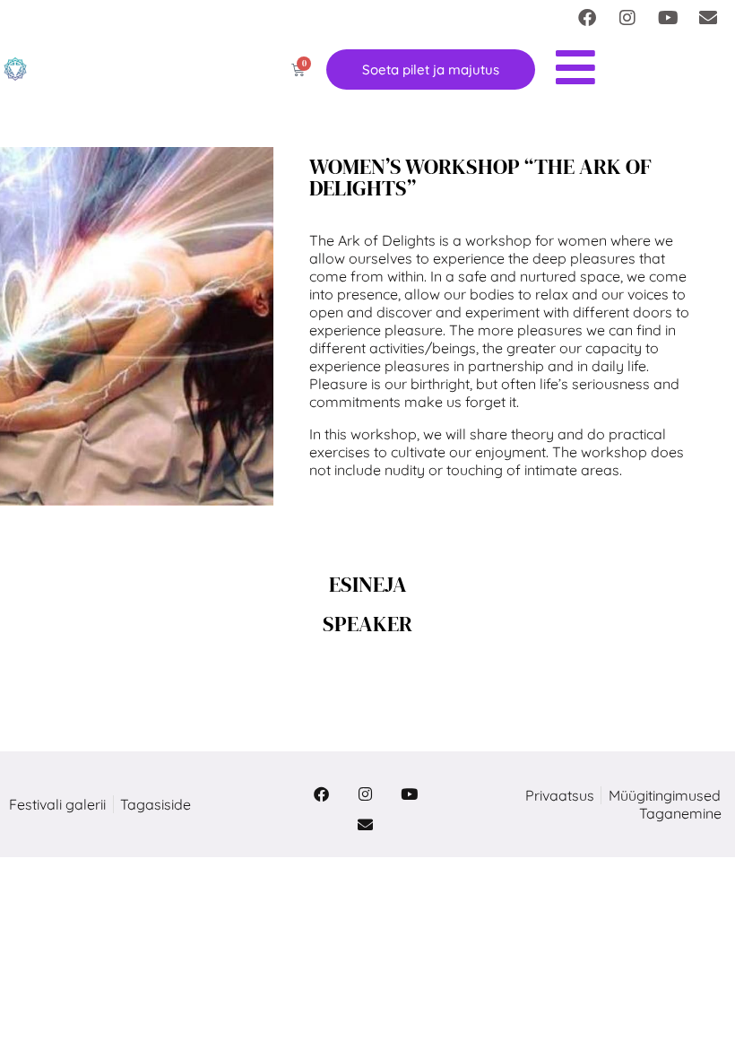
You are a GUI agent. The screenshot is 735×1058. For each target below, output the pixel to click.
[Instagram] (627, 18)
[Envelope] (708, 18)
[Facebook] (587, 18)
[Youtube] (668, 18)
